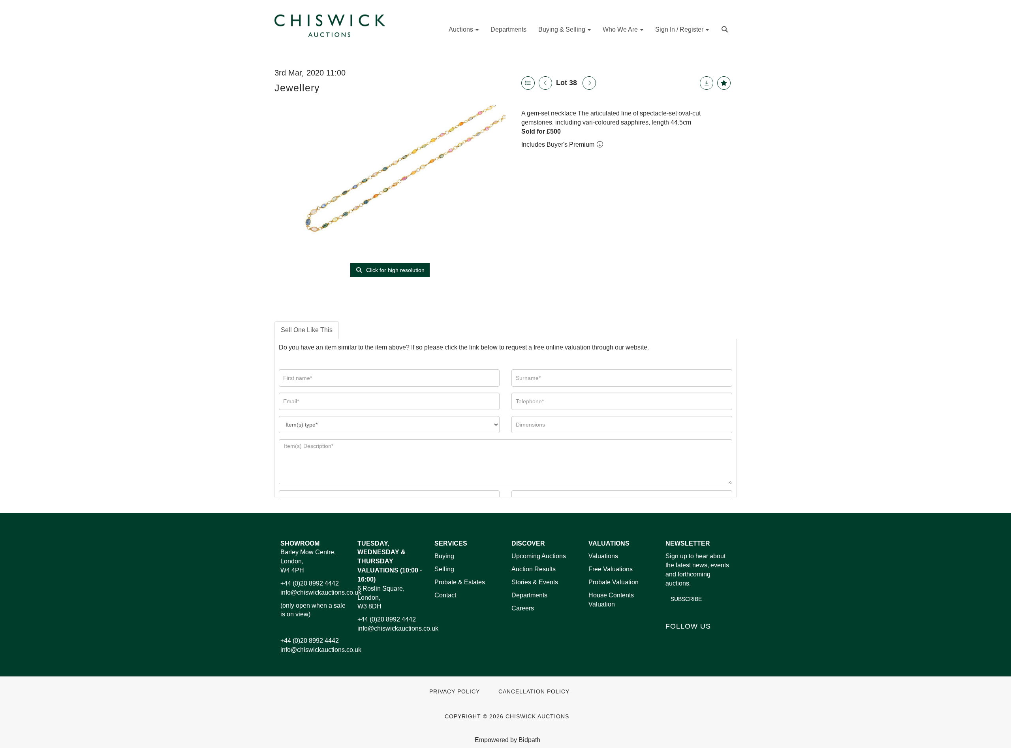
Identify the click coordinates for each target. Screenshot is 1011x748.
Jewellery (297, 87)
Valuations (603, 556)
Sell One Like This (307, 330)
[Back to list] (528, 83)
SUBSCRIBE (686, 599)
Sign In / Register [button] (680, 29)
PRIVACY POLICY (454, 692)
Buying (444, 556)
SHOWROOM (299, 543)
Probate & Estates (459, 582)
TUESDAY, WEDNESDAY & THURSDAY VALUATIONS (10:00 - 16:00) (389, 561)
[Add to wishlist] (724, 83)
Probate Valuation (613, 582)
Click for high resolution (395, 270)
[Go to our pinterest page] (705, 639)
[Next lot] (589, 83)
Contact (445, 595)
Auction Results (533, 569)
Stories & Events (535, 582)
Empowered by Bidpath (507, 740)
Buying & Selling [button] (562, 29)
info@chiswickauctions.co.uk (320, 592)
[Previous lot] (545, 83)
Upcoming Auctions (538, 556)
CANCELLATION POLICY (533, 692)
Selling (444, 569)
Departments (508, 29)
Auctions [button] (462, 29)
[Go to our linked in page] (689, 639)
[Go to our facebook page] (672, 639)
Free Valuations (610, 569)
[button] (726, 29)
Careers (522, 608)
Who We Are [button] (621, 29)
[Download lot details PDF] (706, 83)
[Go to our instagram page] (722, 639)
